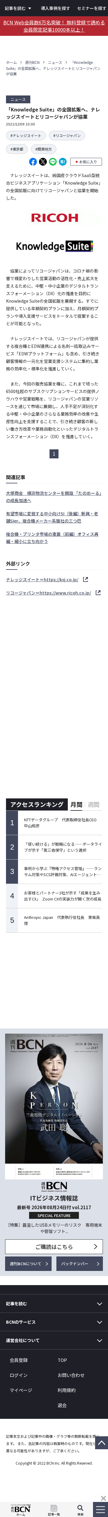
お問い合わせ (71, 1375)
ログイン (19, 1375)
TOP (62, 1360)
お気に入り (88, 161)
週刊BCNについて (25, 1263)
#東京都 (16, 148)
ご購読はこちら (54, 1246)
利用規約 (67, 1390)
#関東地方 (43, 148)
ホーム (11, 62)
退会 (62, 1405)
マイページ (21, 1390)
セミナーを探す (91, 8)
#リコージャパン (67, 135)
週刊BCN (32, 62)
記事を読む (15, 8)
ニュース (55, 62)
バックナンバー (74, 1263)
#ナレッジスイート (25, 135)
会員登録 (19, 1360)
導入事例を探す (55, 8)
